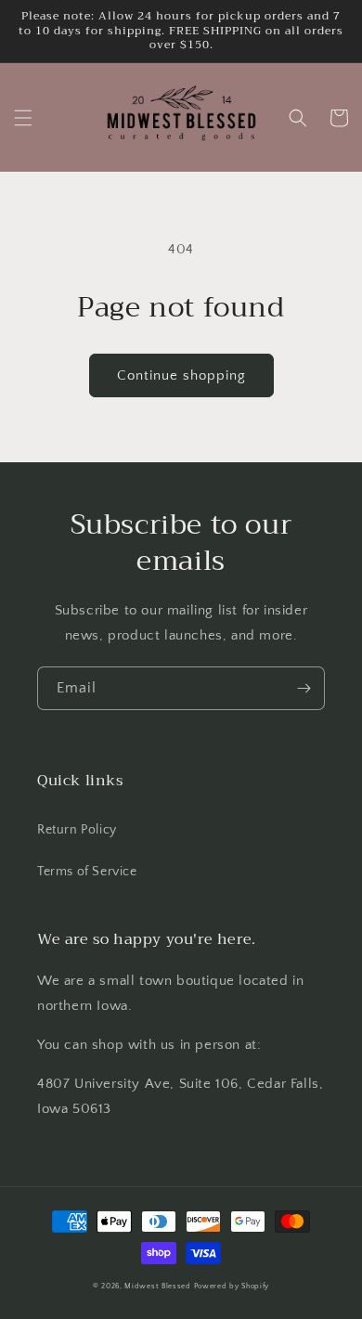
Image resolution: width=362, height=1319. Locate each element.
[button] (23, 117)
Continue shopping (181, 375)
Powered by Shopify (232, 1286)
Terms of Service (87, 871)
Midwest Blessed (157, 1286)
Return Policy (77, 829)
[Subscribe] (303, 688)
